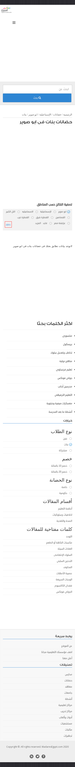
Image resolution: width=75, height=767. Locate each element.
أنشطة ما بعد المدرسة (60, 412)
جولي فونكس (65, 378)
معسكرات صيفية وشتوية (59, 403)
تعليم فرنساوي (64, 369)
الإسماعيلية (45, 114)
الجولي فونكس (64, 592)
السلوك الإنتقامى (63, 555)
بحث (35, 98)
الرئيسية (67, 114)
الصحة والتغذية (64, 521)
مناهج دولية (65, 361)
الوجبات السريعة (64, 579)
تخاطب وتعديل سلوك (61, 353)
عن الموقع (66, 646)
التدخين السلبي (64, 561)
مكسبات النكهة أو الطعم (59, 542)
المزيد (38, 223)
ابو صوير (33, 114)
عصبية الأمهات (64, 573)
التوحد (69, 536)
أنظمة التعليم (65, 508)
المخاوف (67, 567)
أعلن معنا (67, 658)
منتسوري (67, 336)
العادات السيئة (65, 549)
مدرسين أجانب (65, 386)
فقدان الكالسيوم (63, 585)
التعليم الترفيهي (63, 395)
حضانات (57, 114)
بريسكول (67, 344)
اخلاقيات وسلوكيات (62, 515)
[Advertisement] (37, 44)
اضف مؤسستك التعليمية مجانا (56, 652)
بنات (24, 114)
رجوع (8, 224)
